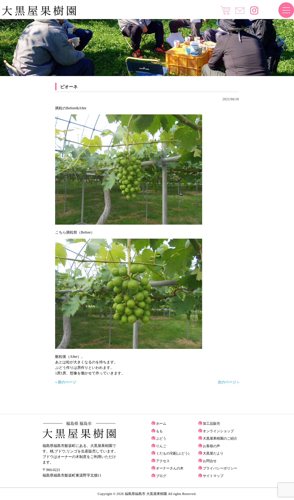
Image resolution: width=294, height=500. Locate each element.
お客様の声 (211, 446)
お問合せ (210, 461)
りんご (161, 446)
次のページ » (228, 382)
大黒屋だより (213, 453)
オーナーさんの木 (170, 468)
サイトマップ (213, 476)
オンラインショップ (218, 431)
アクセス (163, 461)
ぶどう (161, 438)
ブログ (161, 476)
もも (159, 431)
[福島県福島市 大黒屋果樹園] (39, 14)
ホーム (161, 423)
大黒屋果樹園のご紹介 (220, 438)
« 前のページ (65, 382)
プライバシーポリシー (220, 468)
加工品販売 (211, 423)
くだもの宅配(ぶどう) (172, 453)
